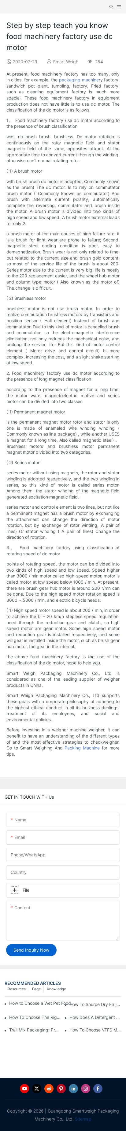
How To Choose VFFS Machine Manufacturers (95, 1029)
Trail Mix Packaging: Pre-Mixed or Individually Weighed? (35, 1029)
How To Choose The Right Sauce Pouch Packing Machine (35, 1017)
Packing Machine (82, 747)
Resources (17, 989)
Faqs (36, 989)
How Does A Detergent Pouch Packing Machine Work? (95, 1017)
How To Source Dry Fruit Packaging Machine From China (95, 1004)
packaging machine (79, 79)
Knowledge (56, 989)
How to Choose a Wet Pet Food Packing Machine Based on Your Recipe (43, 1003)
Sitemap (82, 1118)
